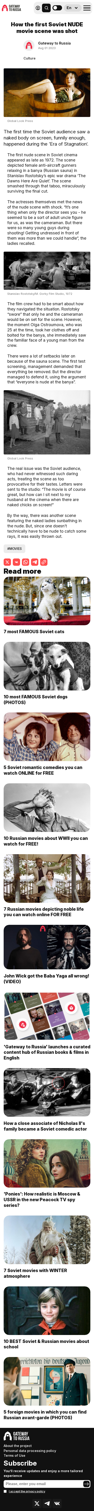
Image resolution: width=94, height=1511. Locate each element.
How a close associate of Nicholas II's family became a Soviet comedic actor (45, 1126)
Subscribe (20, 1463)
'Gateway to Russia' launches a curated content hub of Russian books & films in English (47, 1052)
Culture (30, 58)
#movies (14, 549)
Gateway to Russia (54, 43)
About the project (18, 1446)
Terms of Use (14, 1455)
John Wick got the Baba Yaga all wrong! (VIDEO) (46, 978)
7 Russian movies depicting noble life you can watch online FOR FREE (44, 912)
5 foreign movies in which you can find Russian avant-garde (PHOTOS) (45, 1414)
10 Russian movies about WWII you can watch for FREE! (46, 841)
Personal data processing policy (30, 1451)
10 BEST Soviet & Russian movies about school (46, 1344)
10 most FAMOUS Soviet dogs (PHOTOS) (36, 699)
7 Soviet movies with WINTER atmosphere (35, 1273)
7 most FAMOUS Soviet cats (34, 631)
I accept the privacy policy (27, 1491)
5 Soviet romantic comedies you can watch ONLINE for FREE (43, 770)
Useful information (59, 18)
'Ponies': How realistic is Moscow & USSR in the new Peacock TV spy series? (42, 1199)
